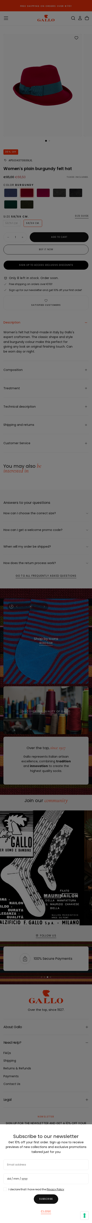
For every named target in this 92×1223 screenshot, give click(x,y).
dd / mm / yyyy (17, 1178)
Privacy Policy (55, 1189)
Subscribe (46, 1199)
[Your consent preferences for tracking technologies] (84, 1215)
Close (46, 1211)
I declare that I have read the (36, 1189)
